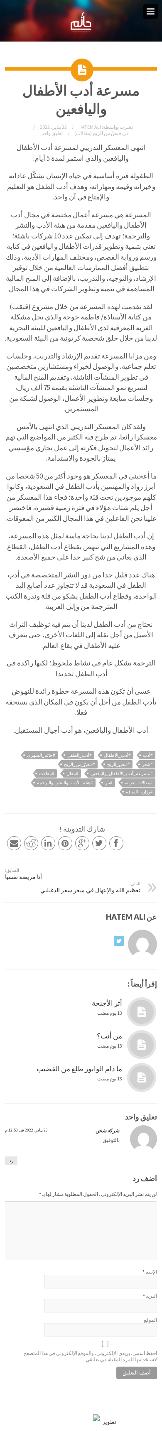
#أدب (147, 755)
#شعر (147, 764)
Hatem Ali (89, 127)
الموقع (150, 1320)
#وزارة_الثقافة (139, 792)
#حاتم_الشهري (41, 755)
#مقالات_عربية (138, 782)
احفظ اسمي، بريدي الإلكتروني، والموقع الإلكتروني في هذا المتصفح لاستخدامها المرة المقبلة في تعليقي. (90, 1356)
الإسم (151, 1272)
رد (11, 1160)
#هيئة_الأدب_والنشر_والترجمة (65, 782)
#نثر (108, 782)
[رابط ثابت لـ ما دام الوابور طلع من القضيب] (141, 1077)
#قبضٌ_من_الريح (79, 764)
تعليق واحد (52, 133)
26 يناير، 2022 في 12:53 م (26, 1130)
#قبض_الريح (118, 764)
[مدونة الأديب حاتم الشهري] (81, 30)
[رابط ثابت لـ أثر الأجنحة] (141, 1011)
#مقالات (46, 773)
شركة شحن (108, 1130)
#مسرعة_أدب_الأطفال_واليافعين (121, 773)
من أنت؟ (109, 1036)
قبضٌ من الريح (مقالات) (97, 133)
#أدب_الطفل (79, 755)
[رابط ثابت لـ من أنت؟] (141, 1044)
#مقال (72, 773)
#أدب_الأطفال (117, 755)
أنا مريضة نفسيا (23, 874)
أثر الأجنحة (107, 1003)
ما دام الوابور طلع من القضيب (79, 1068)
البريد (151, 1296)
